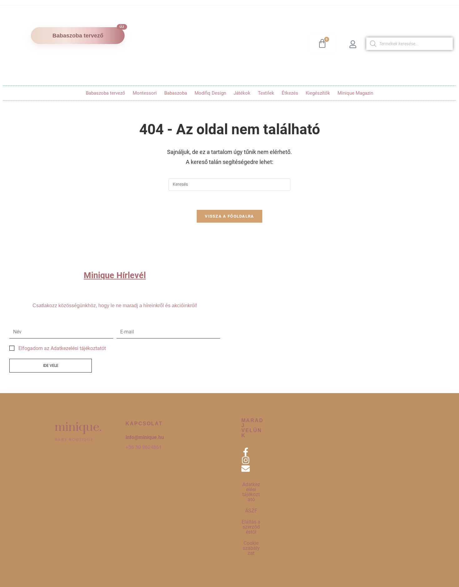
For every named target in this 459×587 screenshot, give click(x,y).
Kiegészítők (318, 93)
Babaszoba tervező (105, 93)
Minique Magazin (355, 93)
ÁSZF (251, 511)
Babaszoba (175, 93)
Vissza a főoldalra (229, 216)
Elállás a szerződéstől (251, 527)
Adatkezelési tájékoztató (251, 491)
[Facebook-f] (245, 451)
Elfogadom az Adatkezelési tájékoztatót (62, 348)
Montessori (145, 93)
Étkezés (290, 93)
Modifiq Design (210, 93)
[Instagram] (245, 460)
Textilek (266, 93)
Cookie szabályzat (251, 548)
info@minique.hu (145, 437)
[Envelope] (245, 468)
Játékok (242, 93)
